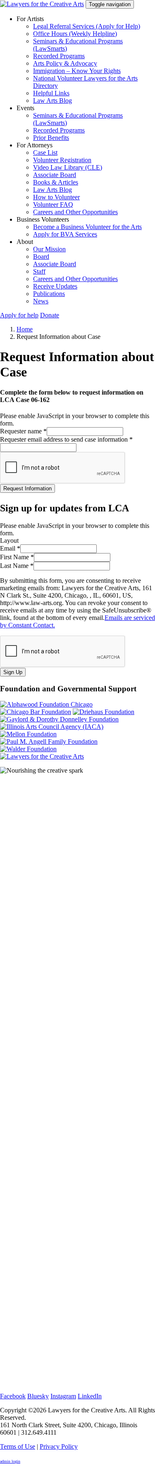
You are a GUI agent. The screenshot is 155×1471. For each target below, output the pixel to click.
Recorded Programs (59, 55)
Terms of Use (17, 1446)
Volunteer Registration (62, 159)
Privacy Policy (59, 1446)
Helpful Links (51, 93)
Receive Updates (55, 286)
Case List (45, 152)
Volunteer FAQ (53, 204)
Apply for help (19, 315)
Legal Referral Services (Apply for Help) (86, 26)
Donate (49, 315)
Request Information (27, 488)
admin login (10, 1461)
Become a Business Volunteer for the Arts (87, 226)
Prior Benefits (51, 137)
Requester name (23, 431)
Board (41, 256)
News (40, 301)
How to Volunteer (56, 197)
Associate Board (54, 174)
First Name (17, 556)
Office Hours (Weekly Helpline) (75, 33)
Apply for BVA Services (65, 234)
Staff (39, 271)
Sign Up (12, 672)
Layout (9, 540)
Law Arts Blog (52, 100)
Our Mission (49, 249)
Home (25, 329)
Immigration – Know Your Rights (77, 70)
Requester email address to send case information (66, 439)
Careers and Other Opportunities (75, 211)
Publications (49, 293)
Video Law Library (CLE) (67, 167)
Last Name (16, 565)
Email (10, 548)
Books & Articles (55, 182)
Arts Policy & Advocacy (65, 63)
